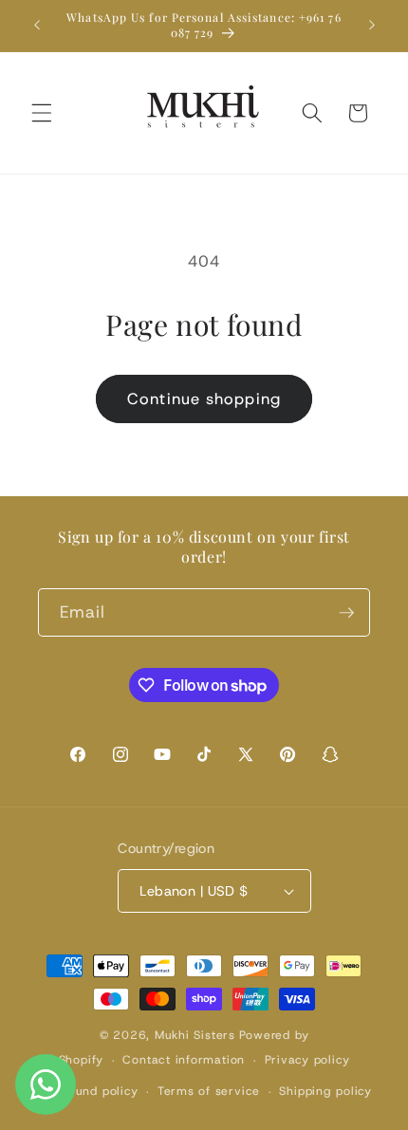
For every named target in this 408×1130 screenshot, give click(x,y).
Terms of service (209, 1091)
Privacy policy (307, 1059)
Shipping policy (325, 1091)
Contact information (183, 1059)
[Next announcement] (372, 25)
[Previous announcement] (37, 25)
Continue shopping (204, 398)
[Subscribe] (346, 613)
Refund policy (96, 1091)
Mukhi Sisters (195, 1035)
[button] (42, 113)
